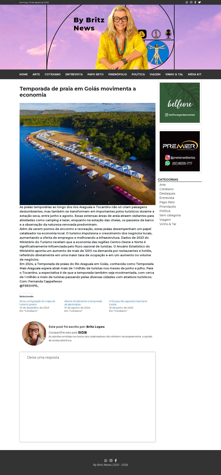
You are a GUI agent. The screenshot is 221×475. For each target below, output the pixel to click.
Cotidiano (167, 189)
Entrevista (167, 198)
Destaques (167, 193)
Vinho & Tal (168, 224)
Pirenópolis (168, 206)
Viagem (165, 220)
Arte (163, 185)
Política (165, 211)
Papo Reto (167, 202)
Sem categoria (170, 215)
